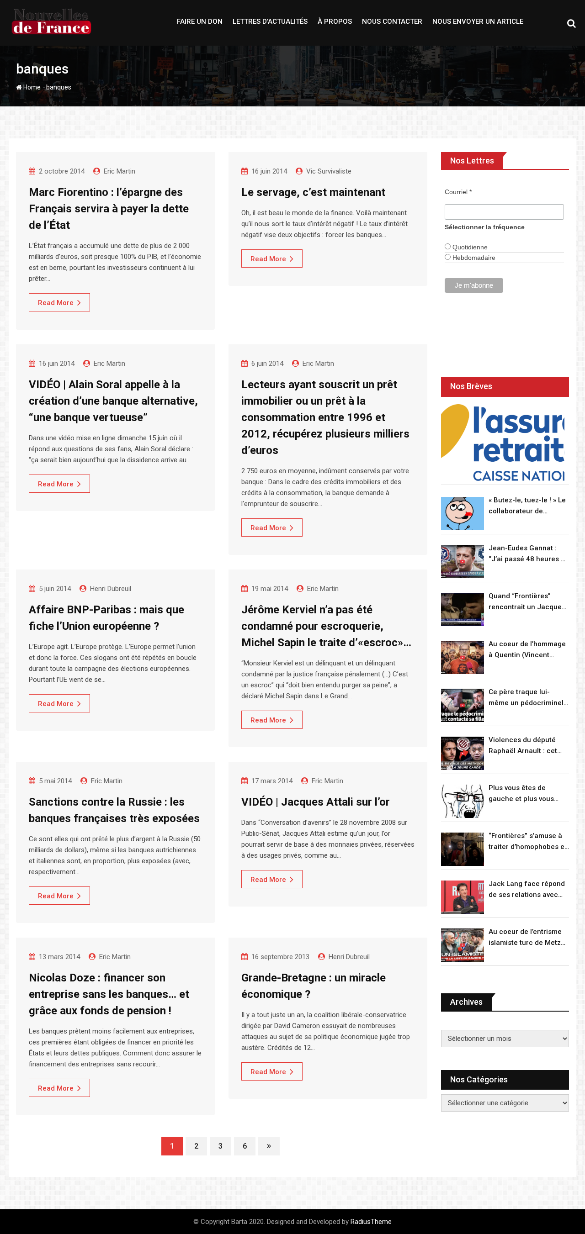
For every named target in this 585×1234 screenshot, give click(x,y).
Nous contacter (392, 21)
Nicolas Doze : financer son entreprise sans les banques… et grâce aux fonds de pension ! (109, 994)
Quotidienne (469, 247)
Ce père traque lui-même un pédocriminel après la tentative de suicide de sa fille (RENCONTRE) (526, 698)
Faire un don (200, 21)
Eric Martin (119, 171)
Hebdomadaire (473, 257)
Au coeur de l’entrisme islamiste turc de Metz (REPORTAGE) (525, 938)
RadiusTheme (371, 1222)
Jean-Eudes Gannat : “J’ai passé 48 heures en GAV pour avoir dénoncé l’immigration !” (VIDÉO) (529, 554)
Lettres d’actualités (270, 21)
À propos (335, 21)
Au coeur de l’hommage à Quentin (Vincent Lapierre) (527, 650)
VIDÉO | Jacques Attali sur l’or (315, 802)
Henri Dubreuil (110, 589)
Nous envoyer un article (477, 21)
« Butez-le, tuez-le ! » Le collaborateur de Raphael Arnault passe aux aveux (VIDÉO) (527, 506)
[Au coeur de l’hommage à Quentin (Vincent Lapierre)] (462, 657)
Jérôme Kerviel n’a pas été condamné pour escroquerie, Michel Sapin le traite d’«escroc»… (326, 626)
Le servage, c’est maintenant (313, 192)
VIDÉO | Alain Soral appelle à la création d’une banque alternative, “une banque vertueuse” (113, 401)
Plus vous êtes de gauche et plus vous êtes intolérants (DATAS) (528, 794)
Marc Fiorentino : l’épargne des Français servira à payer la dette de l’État (109, 209)
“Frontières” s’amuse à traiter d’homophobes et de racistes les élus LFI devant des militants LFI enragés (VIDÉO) (528, 842)
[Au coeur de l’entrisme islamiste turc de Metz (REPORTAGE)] (462, 945)
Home (31, 87)
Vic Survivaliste (328, 171)
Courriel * (458, 191)
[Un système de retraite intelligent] (502, 442)
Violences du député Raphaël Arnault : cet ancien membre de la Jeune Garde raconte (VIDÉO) (523, 746)
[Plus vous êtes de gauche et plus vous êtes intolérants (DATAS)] (462, 801)
